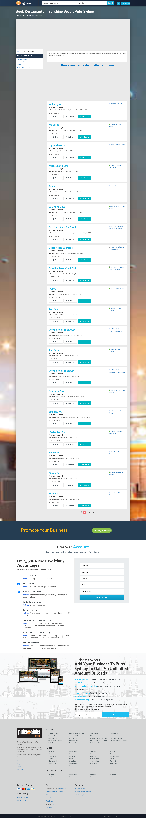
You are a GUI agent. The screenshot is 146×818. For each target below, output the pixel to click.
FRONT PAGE (22, 800)
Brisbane (93, 751)
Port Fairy (113, 761)
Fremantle (52, 763)
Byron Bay (72, 756)
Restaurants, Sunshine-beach (32, 15)
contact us (62, 788)
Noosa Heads (22, 62)
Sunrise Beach (22, 59)
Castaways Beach (24, 67)
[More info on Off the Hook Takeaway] (117, 371)
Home (19, 15)
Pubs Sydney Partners (81, 795)
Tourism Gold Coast (116, 738)
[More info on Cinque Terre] (117, 473)
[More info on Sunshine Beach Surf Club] (117, 268)
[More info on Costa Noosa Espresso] (117, 248)
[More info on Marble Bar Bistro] (117, 166)
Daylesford (53, 761)
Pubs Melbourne (53, 736)
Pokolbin (52, 766)
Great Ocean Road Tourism (98, 740)
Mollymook (93, 763)
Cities (19, 767)
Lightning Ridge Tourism (118, 740)
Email (57, 116)
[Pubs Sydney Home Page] (118, 3)
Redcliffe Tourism (54, 743)
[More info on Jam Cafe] (117, 309)
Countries (20, 761)
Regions (20, 764)
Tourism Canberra (116, 736)
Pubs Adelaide (94, 736)
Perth (51, 754)
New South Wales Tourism (98, 738)
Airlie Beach (73, 763)
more (91, 512)
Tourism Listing (53, 733)
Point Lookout (94, 761)
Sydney (51, 751)
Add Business (125, 3)
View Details (84, 116)
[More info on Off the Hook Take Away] (117, 330)
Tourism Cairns (74, 740)
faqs (53, 804)
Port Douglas (94, 758)
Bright (51, 758)
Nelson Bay (53, 756)
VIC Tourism (73, 738)
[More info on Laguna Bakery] (117, 145)
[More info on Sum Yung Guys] (117, 207)
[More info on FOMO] (117, 288)
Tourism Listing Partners (77, 733)
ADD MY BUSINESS (23, 797)
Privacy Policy (50, 807)
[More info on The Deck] (117, 350)
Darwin (71, 754)
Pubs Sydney (94, 733)
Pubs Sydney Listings (111, 816)
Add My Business (102, 530)
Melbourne (73, 751)
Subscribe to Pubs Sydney (54, 792)
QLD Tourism (52, 738)
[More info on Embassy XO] (117, 104)
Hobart (92, 754)
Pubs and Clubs (74, 736)
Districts (20, 769)
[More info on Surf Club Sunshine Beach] (117, 227)
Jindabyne (93, 756)
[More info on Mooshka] (117, 125)
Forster (112, 758)
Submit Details (101, 597)
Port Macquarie (74, 766)
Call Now (71, 116)
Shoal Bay (72, 761)
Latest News (50, 798)
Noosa (20, 65)
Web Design (50, 801)
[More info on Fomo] (116, 185)
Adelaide (113, 751)
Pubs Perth (114, 733)
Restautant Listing (96, 743)
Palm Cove (113, 763)
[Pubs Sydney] (26, 3)
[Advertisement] (73, 34)
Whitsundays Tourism (55, 740)
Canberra (113, 754)
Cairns (71, 758)
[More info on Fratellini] (117, 494)
